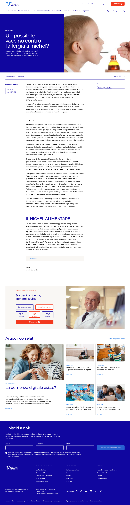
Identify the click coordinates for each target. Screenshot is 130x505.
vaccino (108, 87)
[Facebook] (76, 491)
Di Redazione (10, 76)
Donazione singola (24, 307)
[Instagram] (81, 491)
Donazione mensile (44, 307)
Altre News (9, 30)
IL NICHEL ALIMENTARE (11, 91)
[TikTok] (96, 491)
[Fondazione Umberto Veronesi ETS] (12, 4)
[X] (101, 491)
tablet (100, 87)
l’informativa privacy (40, 452)
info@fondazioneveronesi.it (49, 493)
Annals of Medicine (32, 270)
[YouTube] (86, 491)
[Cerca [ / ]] (123, 11)
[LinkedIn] (91, 491)
